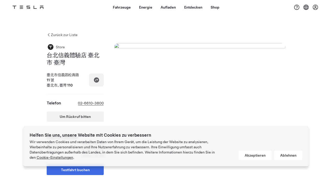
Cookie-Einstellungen (55, 157)
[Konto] (315, 7)
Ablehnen (288, 155)
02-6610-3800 (91, 103)
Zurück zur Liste (64, 35)
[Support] (297, 7)
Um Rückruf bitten (75, 117)
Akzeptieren (255, 155)
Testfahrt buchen (75, 170)
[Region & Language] (306, 7)
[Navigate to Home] (28, 7)
